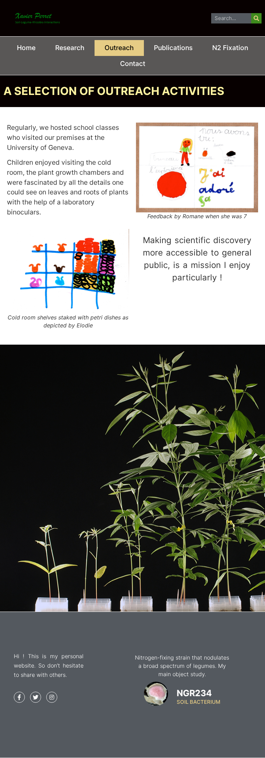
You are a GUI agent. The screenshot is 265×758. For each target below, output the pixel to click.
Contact (132, 63)
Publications (173, 48)
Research (70, 48)
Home (26, 48)
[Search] (256, 18)
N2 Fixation (230, 48)
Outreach (119, 48)
